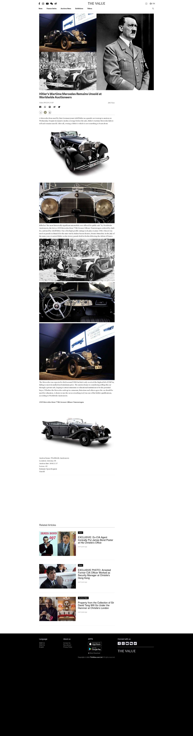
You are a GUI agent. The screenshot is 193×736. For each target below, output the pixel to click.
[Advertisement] (77, 495)
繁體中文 (42, 643)
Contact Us (66, 643)
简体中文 (42, 645)
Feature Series (51, 8)
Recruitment (67, 645)
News (40, 8)
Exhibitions (79, 8)
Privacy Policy (67, 647)
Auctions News (66, 8)
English (41, 647)
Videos (89, 8)
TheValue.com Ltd (96, 657)
